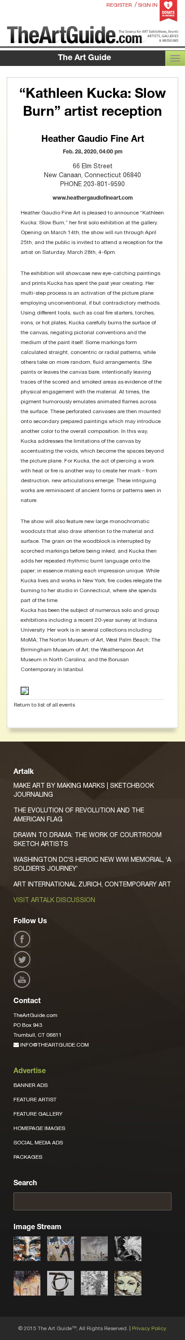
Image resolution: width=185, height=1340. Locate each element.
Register (119, 5)
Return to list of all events (44, 705)
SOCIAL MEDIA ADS (38, 1142)
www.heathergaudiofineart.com (93, 198)
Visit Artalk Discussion (54, 900)
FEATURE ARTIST (35, 1099)
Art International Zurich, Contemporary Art (92, 884)
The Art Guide (84, 58)
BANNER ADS (30, 1085)
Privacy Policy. (149, 1328)
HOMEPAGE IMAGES (39, 1128)
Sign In (148, 5)
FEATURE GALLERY (37, 1114)
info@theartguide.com (54, 1045)
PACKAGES (27, 1157)
